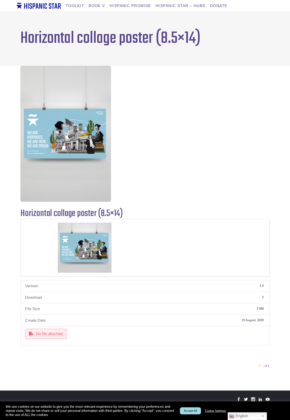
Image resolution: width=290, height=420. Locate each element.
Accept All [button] (190, 411)
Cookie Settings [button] (215, 411)
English (241, 416)
